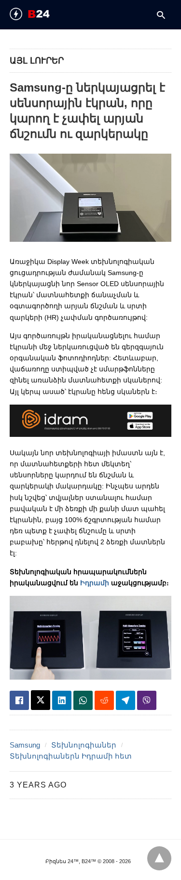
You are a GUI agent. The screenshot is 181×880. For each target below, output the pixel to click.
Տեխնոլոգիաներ (83, 745)
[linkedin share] (61, 700)
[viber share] (146, 700)
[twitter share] (40, 700)
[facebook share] (19, 700)
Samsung (25, 745)
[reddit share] (104, 700)
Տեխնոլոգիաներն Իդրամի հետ (71, 756)
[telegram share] (125, 700)
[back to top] (159, 858)
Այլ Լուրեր (37, 61)
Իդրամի (94, 583)
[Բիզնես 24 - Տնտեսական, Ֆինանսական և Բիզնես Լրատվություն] (46, 14)
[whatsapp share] (83, 700)
